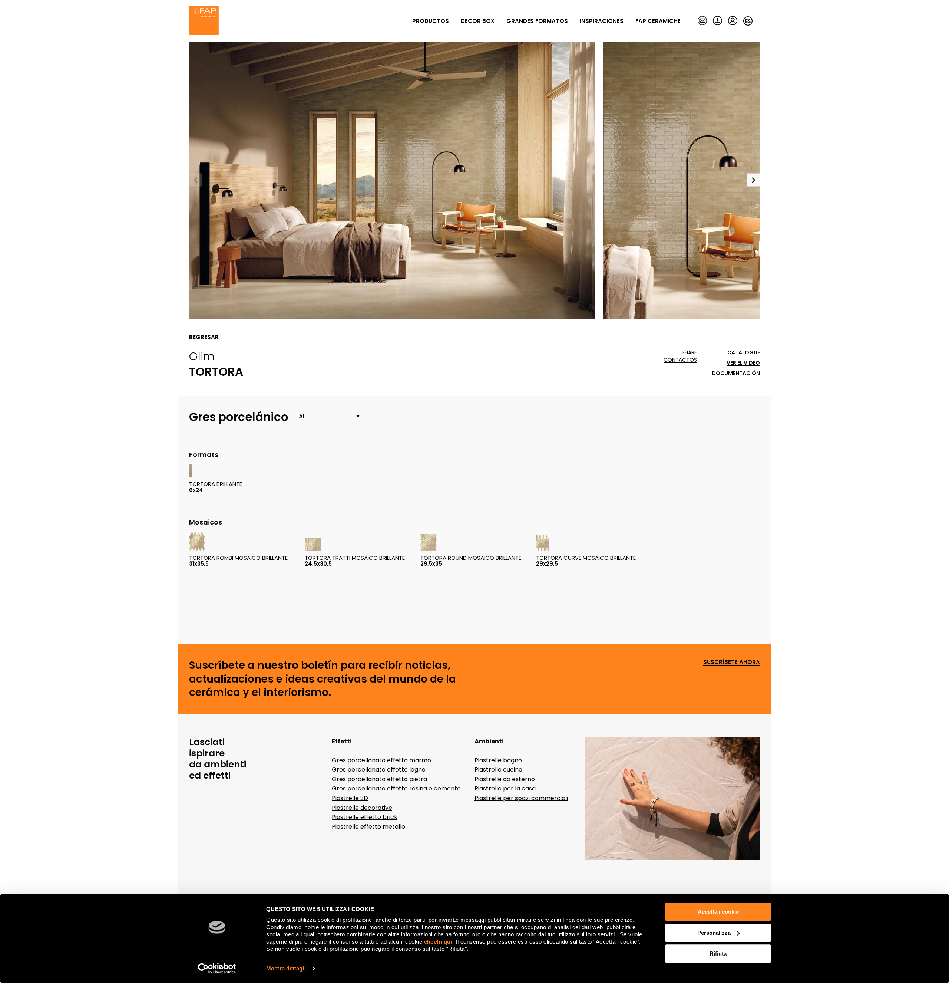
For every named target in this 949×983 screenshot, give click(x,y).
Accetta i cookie (718, 911)
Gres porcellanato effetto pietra (379, 779)
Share (689, 352)
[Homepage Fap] (204, 21)
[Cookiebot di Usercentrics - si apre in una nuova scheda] (217, 968)
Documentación (736, 373)
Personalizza (714, 933)
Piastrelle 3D (350, 798)
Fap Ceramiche (658, 21)
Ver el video (743, 363)
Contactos (680, 360)
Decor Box (478, 21)
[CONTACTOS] (702, 21)
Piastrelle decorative (362, 807)
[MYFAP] (732, 21)
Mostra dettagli (286, 968)
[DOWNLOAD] (717, 21)
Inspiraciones (602, 21)
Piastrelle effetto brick (364, 817)
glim (202, 356)
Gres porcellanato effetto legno (379, 769)
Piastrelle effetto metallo (368, 826)
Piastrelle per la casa (505, 788)
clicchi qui (438, 941)
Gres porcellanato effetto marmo (381, 760)
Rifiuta (718, 953)
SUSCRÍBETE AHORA (731, 662)
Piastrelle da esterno (504, 779)
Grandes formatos (537, 21)
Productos (430, 21)
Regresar (204, 337)
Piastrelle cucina (498, 769)
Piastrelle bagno (498, 760)
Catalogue (743, 352)
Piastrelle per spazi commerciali (521, 798)
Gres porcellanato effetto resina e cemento (396, 788)
